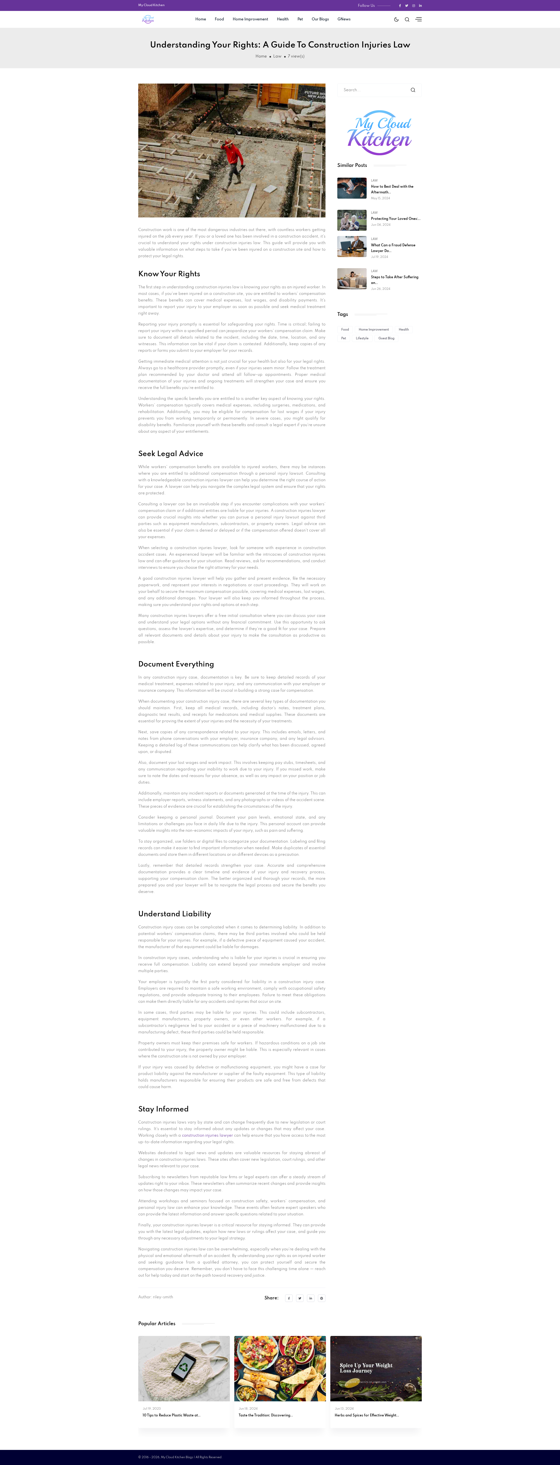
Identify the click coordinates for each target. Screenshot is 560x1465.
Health (283, 19)
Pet (300, 19)
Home (200, 19)
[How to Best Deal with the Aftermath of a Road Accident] (352, 188)
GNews (344, 19)
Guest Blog (386, 338)
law (374, 180)
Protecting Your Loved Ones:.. (396, 219)
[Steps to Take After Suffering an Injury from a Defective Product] (352, 278)
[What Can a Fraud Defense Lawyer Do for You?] (352, 247)
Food (219, 19)
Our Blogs (320, 19)
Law (277, 56)
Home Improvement (250, 19)
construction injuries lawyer (207, 1136)
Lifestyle (362, 338)
